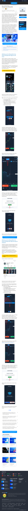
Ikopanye (10, 505)
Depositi (5, 504)
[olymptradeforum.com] (4, 0)
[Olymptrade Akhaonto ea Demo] (2, 488)
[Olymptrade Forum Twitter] (20, 510)
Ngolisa (24, 504)
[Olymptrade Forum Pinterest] (25, 510)
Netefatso (19, 504)
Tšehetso (8, 504)
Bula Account (22, 17)
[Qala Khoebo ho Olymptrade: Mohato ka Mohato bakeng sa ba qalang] (11, 484)
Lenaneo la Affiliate (18, 503)
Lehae (2, 5)
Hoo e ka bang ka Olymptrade (11, 503)
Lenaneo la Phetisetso (4, 506)
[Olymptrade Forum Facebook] (19, 510)
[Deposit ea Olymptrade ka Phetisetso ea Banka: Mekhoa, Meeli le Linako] (13, 450)
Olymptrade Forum (4, 503)
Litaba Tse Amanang (5, 434)
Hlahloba (11, 504)
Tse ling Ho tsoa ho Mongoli (7, 436)
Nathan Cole (7, 8)
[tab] (10, 413)
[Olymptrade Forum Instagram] (24, 510)
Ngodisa (22, 503)
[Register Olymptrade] (22, 24)
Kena (2, 504)
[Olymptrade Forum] (4, 493)
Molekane (6, 505)
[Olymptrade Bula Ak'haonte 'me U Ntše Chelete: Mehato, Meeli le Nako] (5, 440)
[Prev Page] (2, 467)
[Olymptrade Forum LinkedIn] (23, 510)
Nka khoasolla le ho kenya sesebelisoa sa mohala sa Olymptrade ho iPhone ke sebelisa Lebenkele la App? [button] (10, 420)
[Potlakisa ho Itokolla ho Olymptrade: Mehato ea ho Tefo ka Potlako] (11, 487)
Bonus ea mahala (23, 19)
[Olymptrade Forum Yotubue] (21, 510)
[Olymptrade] (22, 13)
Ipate (12, 46)
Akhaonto (3, 505)
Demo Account (19, 505)
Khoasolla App (15, 504)
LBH (16, 505)
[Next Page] (3, 467)
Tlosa (25, 503)
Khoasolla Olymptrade (11, 506)
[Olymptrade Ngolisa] (5, 450)
